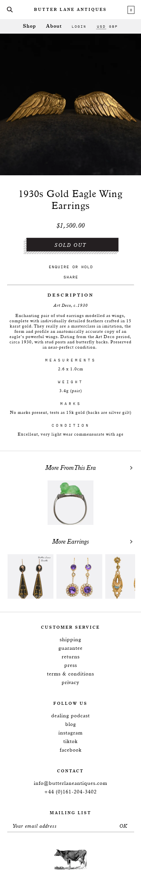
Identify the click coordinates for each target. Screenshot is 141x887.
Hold (87, 266)
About (54, 26)
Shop (29, 26)
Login (78, 26)
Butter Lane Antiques (70, 10)
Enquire (59, 266)
